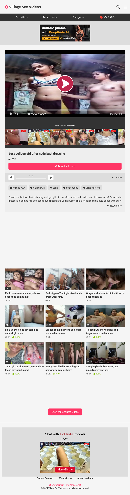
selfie (55, 187)
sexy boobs (72, 187)
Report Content (45, 478)
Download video (66, 166)
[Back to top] (118, 484)
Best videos (22, 17)
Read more (116, 205)
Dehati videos (50, 17)
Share (118, 177)
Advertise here (85, 478)
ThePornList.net (73, 485)
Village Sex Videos (24, 6)
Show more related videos (65, 412)
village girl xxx (92, 187)
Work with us (65, 478)
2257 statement (56, 485)
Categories (78, 17)
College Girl (39, 187)
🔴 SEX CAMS (107, 17)
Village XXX (19, 187)
